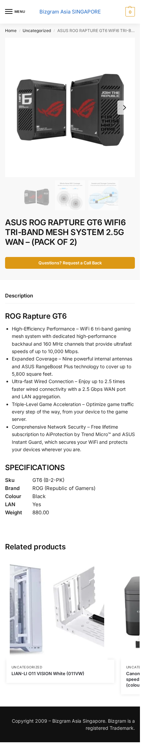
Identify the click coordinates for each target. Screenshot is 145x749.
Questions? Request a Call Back (70, 262)
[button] (129, 12)
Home (11, 30)
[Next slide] (124, 107)
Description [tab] (19, 295)
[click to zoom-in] (70, 107)
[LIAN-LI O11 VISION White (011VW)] (60, 609)
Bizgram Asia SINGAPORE (70, 11)
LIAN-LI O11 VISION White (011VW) (47, 673)
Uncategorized (37, 30)
